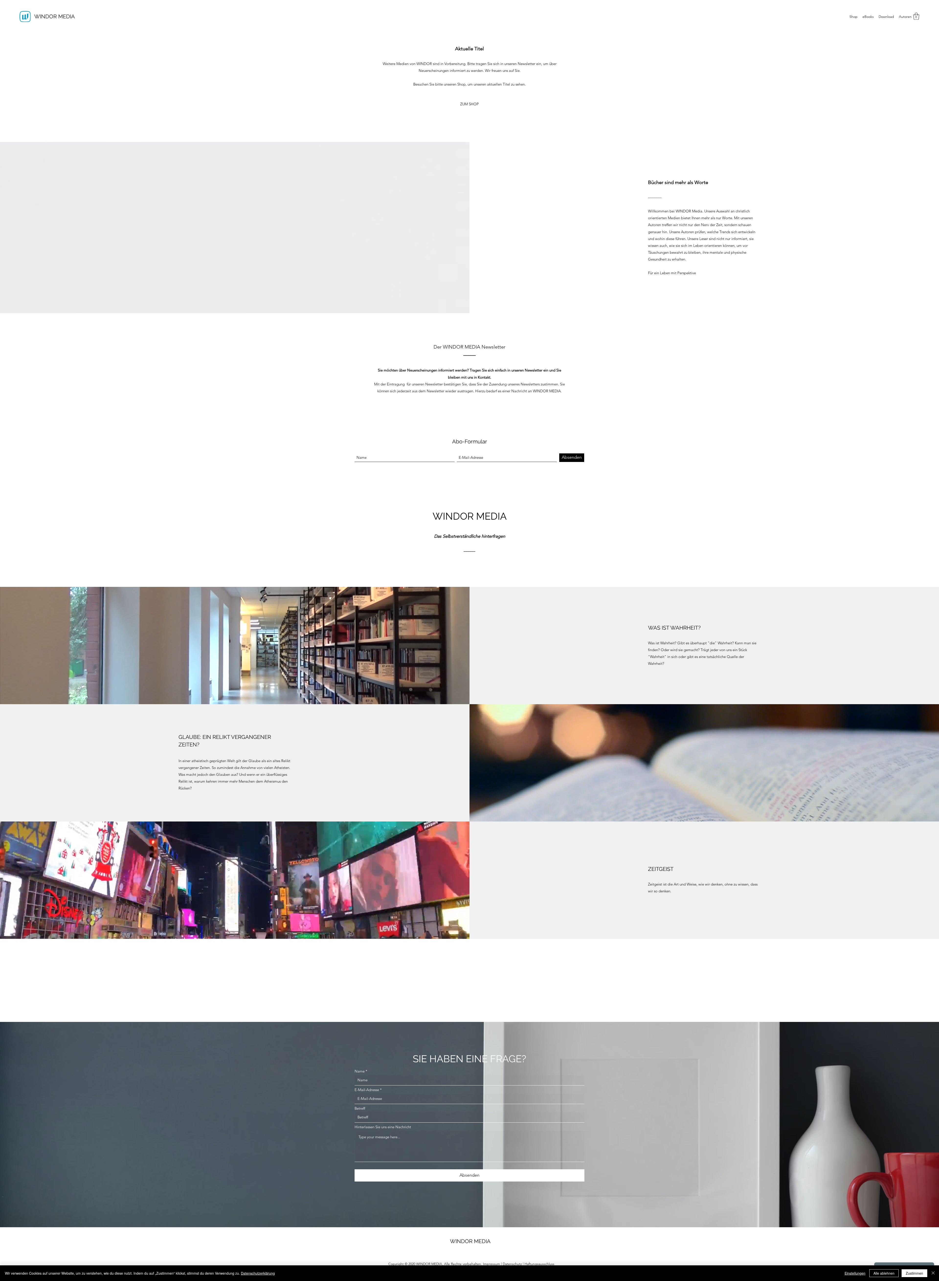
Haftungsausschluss (539, 1264)
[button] (916, 16)
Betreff (360, 1108)
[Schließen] (933, 1273)
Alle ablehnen (883, 1273)
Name (360, 1071)
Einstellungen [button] (855, 1273)
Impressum (491, 1264)
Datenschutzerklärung (258, 1273)
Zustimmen (914, 1273)
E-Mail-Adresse (367, 1090)
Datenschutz (512, 1264)
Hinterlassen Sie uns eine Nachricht (383, 1127)
